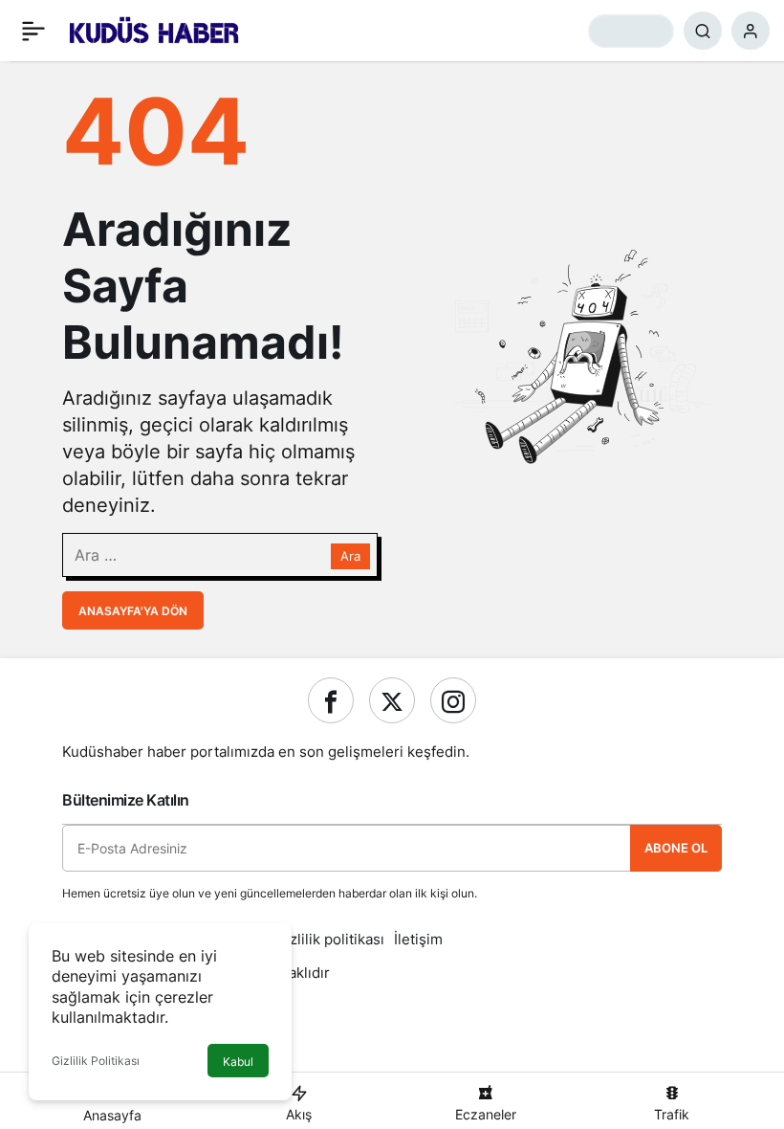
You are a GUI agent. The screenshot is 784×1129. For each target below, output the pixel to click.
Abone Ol (676, 847)
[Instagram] (453, 700)
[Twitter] (392, 700)
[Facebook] (331, 700)
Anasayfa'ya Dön (132, 611)
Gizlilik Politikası (96, 1060)
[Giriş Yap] (750, 30)
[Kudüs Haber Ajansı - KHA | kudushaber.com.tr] (154, 28)
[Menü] (33, 30)
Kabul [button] (238, 1061)
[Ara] (703, 30)
